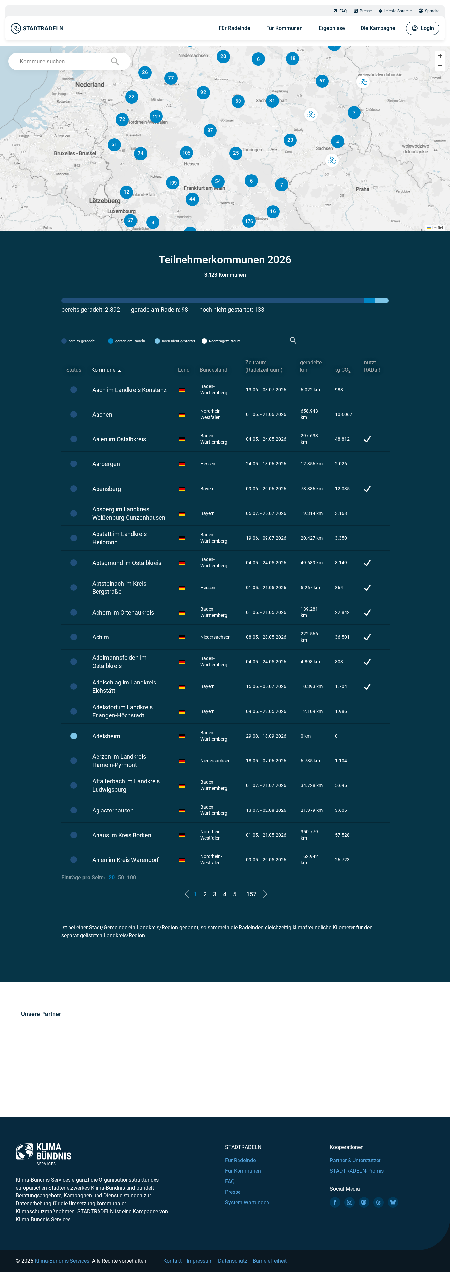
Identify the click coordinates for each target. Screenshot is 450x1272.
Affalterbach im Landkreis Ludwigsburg (126, 785)
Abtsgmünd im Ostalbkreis (126, 562)
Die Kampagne (378, 28)
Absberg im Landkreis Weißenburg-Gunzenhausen (128, 513)
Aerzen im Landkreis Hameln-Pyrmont (119, 760)
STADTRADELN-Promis (357, 1171)
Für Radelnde (234, 28)
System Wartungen (247, 1202)
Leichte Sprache (398, 11)
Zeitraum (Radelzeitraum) (264, 366)
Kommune (103, 370)
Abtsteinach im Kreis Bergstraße (119, 587)
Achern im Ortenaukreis (123, 612)
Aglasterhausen (113, 810)
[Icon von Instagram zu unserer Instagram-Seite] (349, 1202)
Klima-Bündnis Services (62, 1261)
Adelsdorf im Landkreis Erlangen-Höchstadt (122, 711)
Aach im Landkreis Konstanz (129, 389)
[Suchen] (293, 340)
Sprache (432, 11)
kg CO (342, 370)
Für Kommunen (284, 28)
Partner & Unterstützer (355, 1160)
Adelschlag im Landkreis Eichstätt (124, 686)
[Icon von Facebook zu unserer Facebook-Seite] (335, 1202)
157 (251, 894)
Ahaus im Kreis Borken (121, 835)
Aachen (102, 414)
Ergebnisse (332, 28)
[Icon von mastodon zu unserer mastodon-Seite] (364, 1202)
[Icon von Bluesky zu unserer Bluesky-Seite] (393, 1202)
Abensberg (106, 488)
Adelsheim (106, 736)
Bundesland (213, 370)
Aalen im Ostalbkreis (119, 439)
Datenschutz (232, 1261)
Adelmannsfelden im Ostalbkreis (119, 661)
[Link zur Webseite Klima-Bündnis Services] (43, 1154)
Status (73, 370)
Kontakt (172, 1261)
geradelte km (311, 366)
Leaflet (437, 228)
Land (184, 370)
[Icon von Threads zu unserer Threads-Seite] (378, 1202)
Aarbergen (106, 464)
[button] (337, 141)
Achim (100, 637)
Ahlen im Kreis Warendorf (125, 859)
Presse (366, 11)
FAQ (343, 11)
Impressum (200, 1261)
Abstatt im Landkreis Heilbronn (119, 538)
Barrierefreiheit (270, 1261)
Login (427, 28)
